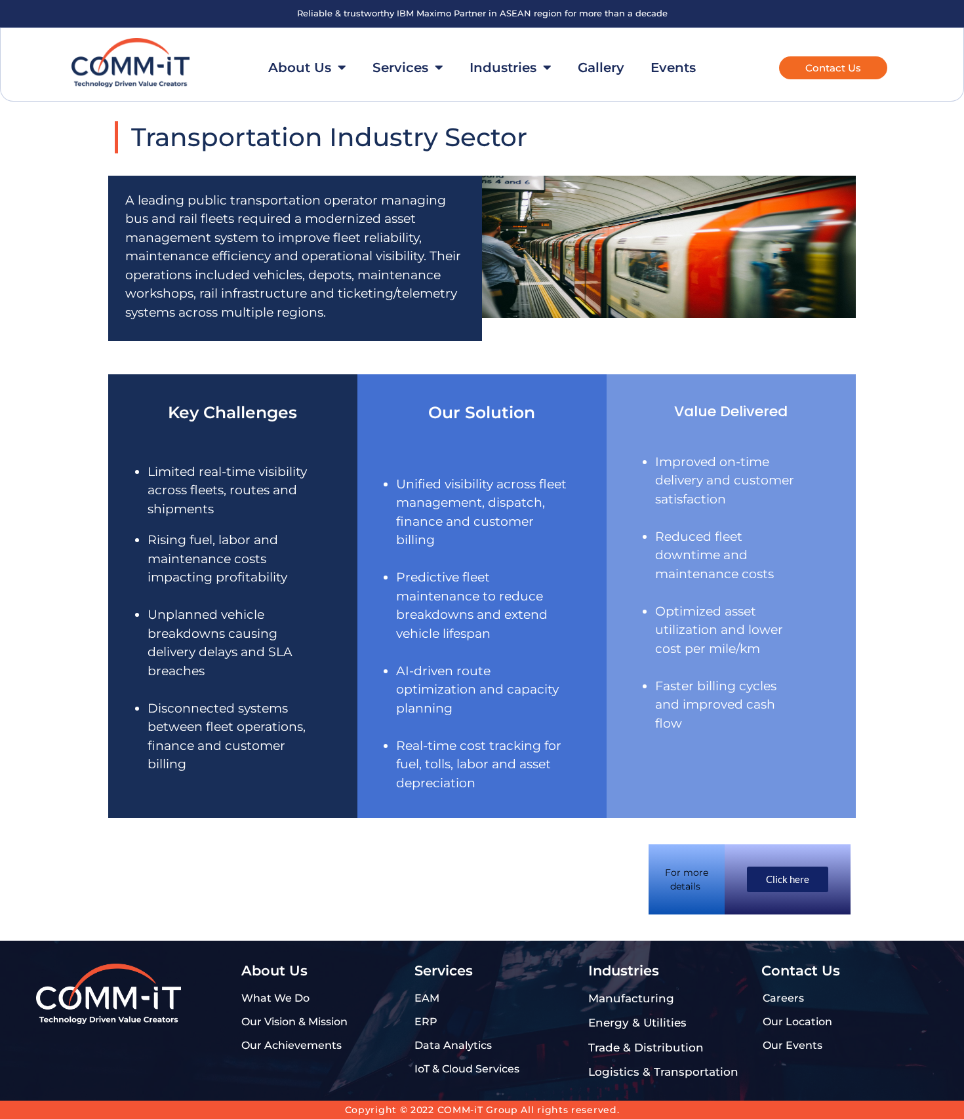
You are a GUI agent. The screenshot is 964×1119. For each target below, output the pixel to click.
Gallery (601, 67)
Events (673, 67)
